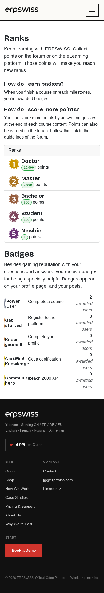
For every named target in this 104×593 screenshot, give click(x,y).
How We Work (17, 489)
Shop (9, 480)
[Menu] (92, 10)
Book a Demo (24, 550)
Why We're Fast (18, 524)
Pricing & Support (20, 506)
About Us (13, 515)
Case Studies (16, 497)
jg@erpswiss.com (58, 480)
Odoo (10, 471)
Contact (49, 471)
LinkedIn (51, 489)
